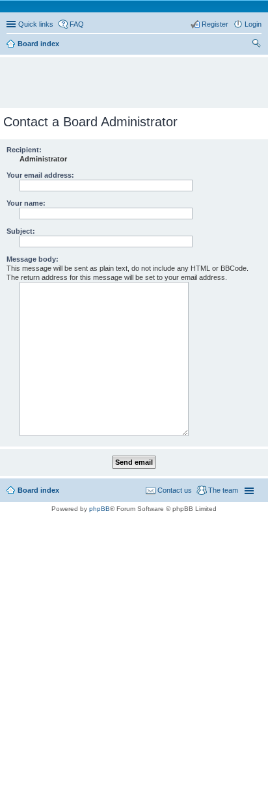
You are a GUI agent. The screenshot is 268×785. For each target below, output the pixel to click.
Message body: (33, 259)
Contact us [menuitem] (174, 490)
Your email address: (40, 175)
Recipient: (24, 150)
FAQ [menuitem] (77, 24)
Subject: (21, 231)
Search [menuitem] (256, 45)
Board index (38, 490)
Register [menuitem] (215, 24)
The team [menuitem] (223, 490)
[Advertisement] (137, 77)
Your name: (26, 203)
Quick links (35, 24)
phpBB (99, 508)
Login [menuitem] (253, 24)
